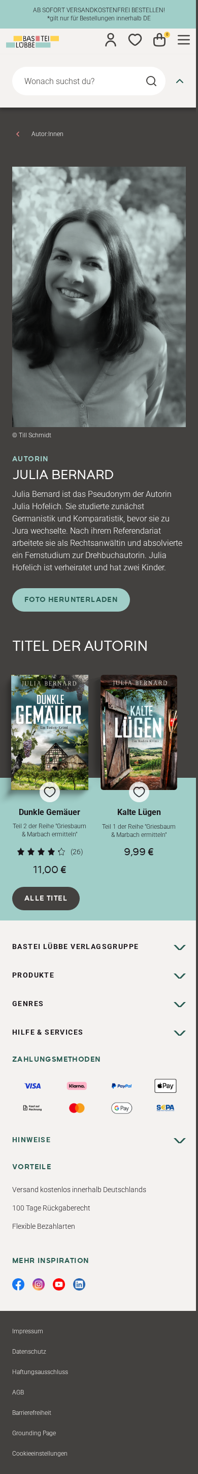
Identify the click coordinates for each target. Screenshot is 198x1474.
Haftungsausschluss (40, 1372)
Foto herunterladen (71, 599)
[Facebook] (18, 1284)
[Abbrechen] (180, 81)
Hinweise (31, 1140)
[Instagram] (38, 1284)
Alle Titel (46, 898)
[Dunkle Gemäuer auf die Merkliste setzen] (49, 732)
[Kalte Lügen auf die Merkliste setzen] (139, 732)
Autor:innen (47, 134)
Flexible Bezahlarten (43, 1226)
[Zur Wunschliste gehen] (135, 40)
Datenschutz (29, 1351)
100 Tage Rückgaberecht (51, 1208)
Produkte (33, 975)
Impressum (27, 1331)
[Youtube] (59, 1284)
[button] (49, 775)
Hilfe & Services (47, 1032)
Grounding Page (34, 1433)
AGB (18, 1392)
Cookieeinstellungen (40, 1453)
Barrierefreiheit (31, 1412)
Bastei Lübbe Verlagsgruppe (75, 946)
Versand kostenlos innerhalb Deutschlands (79, 1190)
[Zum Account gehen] (111, 40)
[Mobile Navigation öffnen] (184, 40)
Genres (28, 1003)
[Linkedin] (79, 1284)
